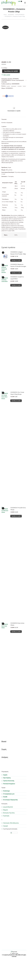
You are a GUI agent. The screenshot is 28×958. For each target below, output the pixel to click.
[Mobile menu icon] (25, 2)
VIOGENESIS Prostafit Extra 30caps (18, 508)
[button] (5, 75)
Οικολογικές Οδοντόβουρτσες (11, 823)
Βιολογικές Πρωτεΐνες (9, 812)
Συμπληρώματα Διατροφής (10, 829)
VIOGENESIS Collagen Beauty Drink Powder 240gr (18, 253)
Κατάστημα (6, 791)
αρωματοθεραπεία (8, 807)
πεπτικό (24, 86)
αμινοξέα (8, 86)
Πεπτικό (13, 80)
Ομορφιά (5, 826)
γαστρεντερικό (13, 86)
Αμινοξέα (10, 78)
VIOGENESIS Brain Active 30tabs (17, 624)
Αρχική (5, 774)
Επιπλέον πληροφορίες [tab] (6, 122)
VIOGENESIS (9, 88)
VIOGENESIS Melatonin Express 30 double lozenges (18, 265)
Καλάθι (5, 796)
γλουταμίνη (20, 86)
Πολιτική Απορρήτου (9, 783)
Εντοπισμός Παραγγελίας (10, 799)
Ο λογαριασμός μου (8, 793)
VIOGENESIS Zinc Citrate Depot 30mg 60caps (17, 393)
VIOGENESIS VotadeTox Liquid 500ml (17, 278)
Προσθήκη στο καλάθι (11, 71)
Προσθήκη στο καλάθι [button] (16, 260)
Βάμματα (5, 810)
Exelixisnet (12, 955)
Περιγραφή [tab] (3, 119)
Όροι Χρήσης (7, 777)
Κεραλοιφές (6, 815)
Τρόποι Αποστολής (8, 780)
